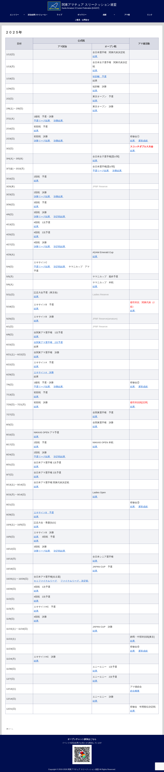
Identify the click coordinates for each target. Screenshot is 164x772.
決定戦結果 (60, 216)
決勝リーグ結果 (42, 140)
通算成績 (143, 140)
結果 (95, 56)
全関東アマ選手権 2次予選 (48, 342)
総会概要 (135, 691)
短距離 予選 (99, 76)
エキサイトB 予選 (44, 512)
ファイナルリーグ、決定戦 (74, 581)
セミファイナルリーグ (46, 581)
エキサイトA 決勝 (44, 372)
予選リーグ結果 (42, 120)
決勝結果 (58, 120)
